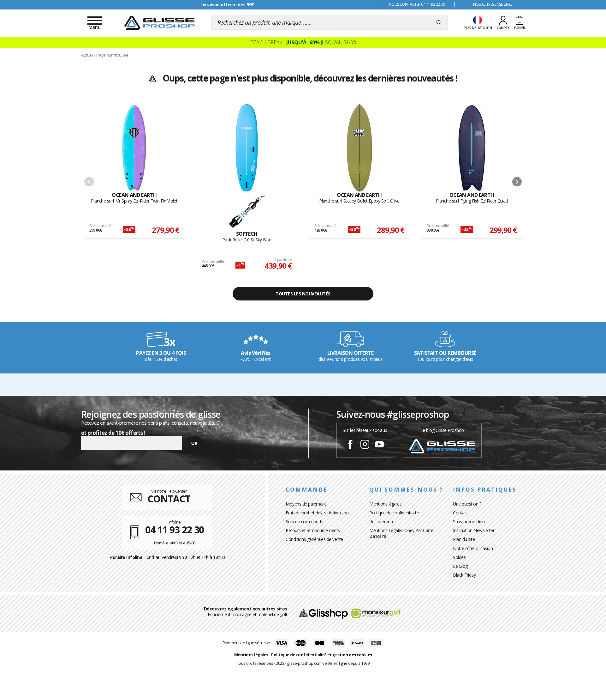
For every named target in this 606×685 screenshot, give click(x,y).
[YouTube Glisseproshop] (379, 445)
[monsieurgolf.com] (376, 613)
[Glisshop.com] (323, 613)
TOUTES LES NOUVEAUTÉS (303, 294)
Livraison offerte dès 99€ (227, 5)
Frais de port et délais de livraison (317, 513)
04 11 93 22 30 (174, 529)
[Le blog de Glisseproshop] (442, 446)
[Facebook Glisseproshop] (350, 445)
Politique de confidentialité (394, 513)
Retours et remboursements (313, 530)
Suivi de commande (304, 521)
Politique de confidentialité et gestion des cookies (321, 655)
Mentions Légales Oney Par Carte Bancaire (401, 533)
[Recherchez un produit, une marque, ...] (439, 22)
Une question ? (467, 504)
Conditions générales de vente (314, 539)
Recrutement (381, 521)
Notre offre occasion (473, 548)
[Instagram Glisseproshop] (364, 445)
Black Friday (464, 575)
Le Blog (460, 566)
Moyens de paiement (306, 504)
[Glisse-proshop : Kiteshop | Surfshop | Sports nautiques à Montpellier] (159, 22)
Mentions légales (385, 504)
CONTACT (168, 498)
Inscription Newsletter (473, 530)
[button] (517, 181)
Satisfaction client (469, 521)
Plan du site (464, 539)
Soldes (459, 557)
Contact (460, 513)
